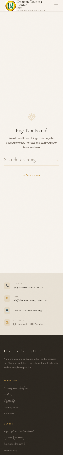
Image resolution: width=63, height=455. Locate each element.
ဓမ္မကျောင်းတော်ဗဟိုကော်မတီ (19, 431)
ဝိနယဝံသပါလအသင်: (14, 444)
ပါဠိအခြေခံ (9, 401)
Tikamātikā (9, 413)
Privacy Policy (10, 450)
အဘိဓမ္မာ (8, 394)
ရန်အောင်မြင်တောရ (14, 437)
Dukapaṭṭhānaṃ (11, 407)
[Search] (56, 159)
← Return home (31, 175)
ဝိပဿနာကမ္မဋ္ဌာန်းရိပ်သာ (16, 388)
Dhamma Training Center (29, 3)
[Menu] (56, 6)
